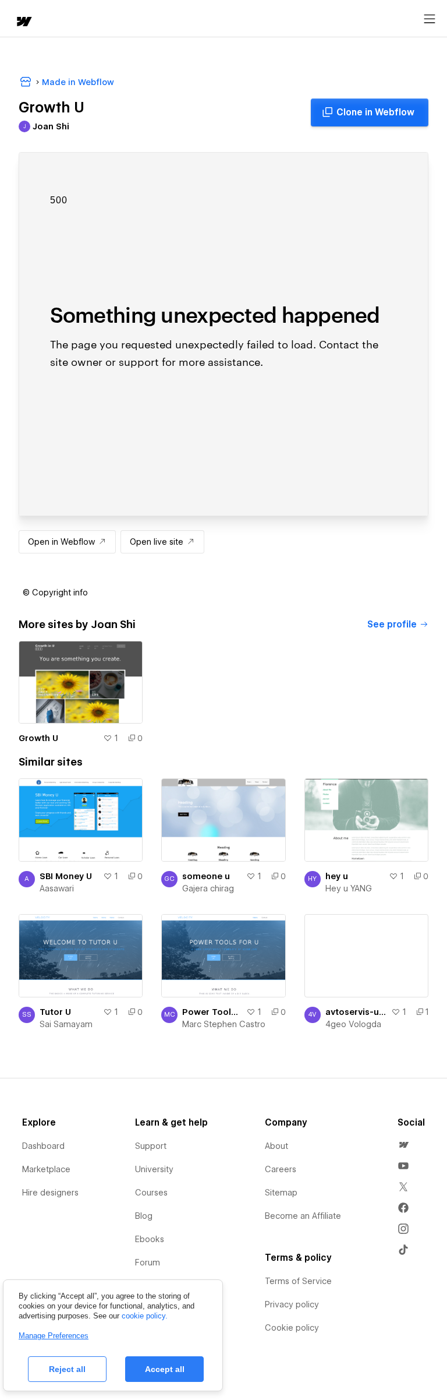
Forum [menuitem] (147, 1262)
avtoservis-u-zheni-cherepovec (355, 1012)
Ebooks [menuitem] (149, 1239)
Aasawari (57, 888)
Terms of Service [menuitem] (298, 1281)
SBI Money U (66, 876)
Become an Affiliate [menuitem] (303, 1216)
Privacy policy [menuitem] (292, 1304)
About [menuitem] (276, 1146)
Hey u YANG (348, 888)
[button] (55, 592)
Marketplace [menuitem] (46, 1169)
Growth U (38, 738)
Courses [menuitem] (151, 1192)
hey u (336, 876)
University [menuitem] (154, 1169)
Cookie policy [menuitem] (292, 1327)
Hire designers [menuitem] (50, 1192)
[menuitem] (403, 1145)
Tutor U (55, 1012)
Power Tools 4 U (211, 1012)
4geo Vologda (353, 1024)
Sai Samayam (66, 1024)
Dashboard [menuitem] (43, 1146)
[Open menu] (429, 19)
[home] (23, 22)
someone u (206, 876)
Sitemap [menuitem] (281, 1192)
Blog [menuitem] (143, 1216)
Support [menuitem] (150, 1146)
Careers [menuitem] (280, 1169)
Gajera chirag (208, 888)
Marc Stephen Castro (223, 1024)
